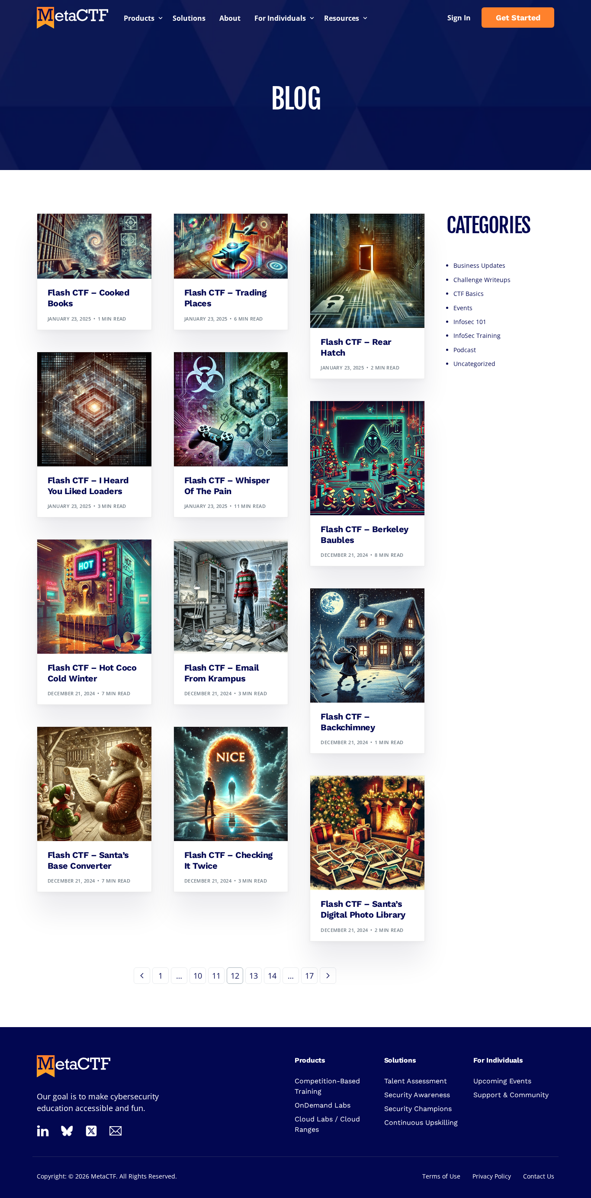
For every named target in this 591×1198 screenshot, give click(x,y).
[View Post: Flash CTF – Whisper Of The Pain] (231, 409)
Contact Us (538, 1176)
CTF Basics (468, 293)
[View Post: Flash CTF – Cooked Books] (94, 246)
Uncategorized (474, 364)
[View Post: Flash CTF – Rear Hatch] (367, 271)
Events (462, 308)
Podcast (464, 350)
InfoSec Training (477, 335)
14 (272, 975)
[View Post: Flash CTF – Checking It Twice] (231, 784)
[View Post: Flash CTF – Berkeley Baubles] (367, 458)
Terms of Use (441, 1176)
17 (309, 975)
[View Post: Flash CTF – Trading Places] (231, 246)
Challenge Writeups (78, 232)
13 (253, 975)
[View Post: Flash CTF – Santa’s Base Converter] (94, 784)
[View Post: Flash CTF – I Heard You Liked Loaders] (94, 409)
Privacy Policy (491, 1176)
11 (216, 975)
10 (197, 975)
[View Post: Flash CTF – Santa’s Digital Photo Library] (367, 833)
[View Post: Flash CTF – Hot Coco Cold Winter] (94, 597)
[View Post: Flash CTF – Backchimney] (367, 645)
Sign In (459, 17)
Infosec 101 (469, 322)
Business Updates (479, 265)
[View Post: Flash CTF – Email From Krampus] (231, 597)
